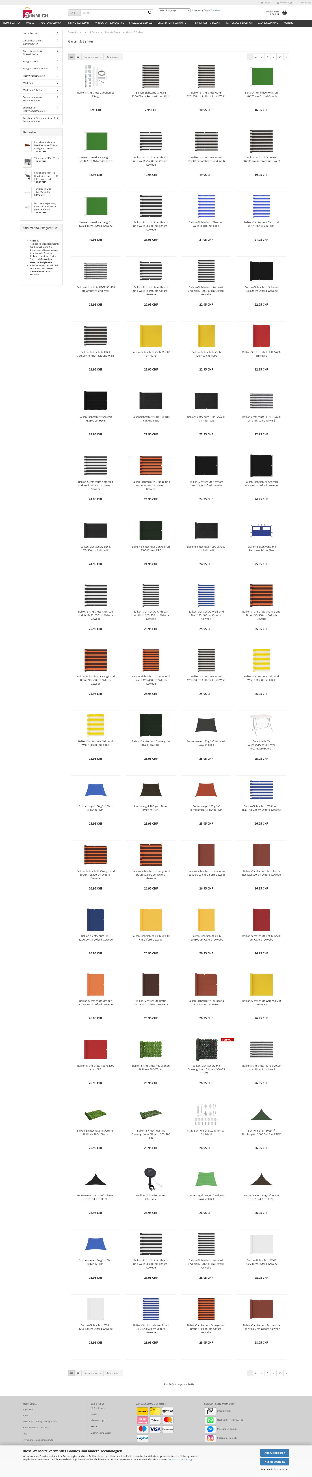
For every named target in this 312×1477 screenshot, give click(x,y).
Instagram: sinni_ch (227, 1437)
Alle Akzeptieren (275, 1452)
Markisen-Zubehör (33, 90)
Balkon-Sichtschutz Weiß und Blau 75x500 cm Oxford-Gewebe (261, 807)
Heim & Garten (12, 22)
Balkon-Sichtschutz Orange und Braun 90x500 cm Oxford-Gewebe (96, 680)
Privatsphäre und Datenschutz (38, 1439)
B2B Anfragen (98, 1408)
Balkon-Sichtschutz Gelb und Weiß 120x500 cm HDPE (261, 678)
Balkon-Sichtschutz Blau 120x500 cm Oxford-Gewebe (96, 937)
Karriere (95, 1414)
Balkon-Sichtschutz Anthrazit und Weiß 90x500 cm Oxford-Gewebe (95, 615)
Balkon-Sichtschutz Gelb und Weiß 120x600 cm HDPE (95, 743)
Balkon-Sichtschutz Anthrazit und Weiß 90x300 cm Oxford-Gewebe (150, 226)
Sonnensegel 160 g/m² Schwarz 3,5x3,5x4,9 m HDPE (95, 1197)
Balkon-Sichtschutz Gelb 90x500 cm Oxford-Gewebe (151, 937)
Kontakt (26, 1415)
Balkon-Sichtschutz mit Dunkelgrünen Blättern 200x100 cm (151, 1134)
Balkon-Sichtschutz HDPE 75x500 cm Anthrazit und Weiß (95, 353)
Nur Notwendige (275, 1461)
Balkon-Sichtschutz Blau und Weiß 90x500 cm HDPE (261, 224)
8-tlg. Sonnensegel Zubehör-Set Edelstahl (206, 1132)
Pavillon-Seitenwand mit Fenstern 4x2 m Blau (261, 548)
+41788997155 (235, 1419)
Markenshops (98, 1420)
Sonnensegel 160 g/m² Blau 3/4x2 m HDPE (95, 807)
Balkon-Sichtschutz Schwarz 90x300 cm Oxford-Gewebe (261, 483)
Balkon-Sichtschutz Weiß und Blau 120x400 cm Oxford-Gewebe (206, 615)
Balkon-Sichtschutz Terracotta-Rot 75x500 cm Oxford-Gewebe (261, 1326)
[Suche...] (149, 13)
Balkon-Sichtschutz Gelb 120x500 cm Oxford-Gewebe (206, 937)
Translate (215, 10)
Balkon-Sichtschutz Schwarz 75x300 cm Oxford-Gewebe (261, 288)
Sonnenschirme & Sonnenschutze (32, 99)
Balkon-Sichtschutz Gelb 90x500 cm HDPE (151, 353)
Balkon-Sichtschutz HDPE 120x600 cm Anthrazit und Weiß (206, 678)
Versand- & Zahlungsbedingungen (40, 1421)
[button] (266, 2)
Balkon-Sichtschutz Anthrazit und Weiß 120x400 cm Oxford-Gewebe (151, 615)
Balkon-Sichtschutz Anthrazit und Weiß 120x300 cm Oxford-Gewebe (206, 290)
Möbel (30, 22)
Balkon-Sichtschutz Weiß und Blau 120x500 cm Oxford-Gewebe (151, 1328)
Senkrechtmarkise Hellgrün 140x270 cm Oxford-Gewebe (261, 94)
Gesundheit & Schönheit (173, 22)
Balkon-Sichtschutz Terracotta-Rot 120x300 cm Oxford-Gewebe (206, 872)
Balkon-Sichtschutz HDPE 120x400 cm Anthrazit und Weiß (151, 94)
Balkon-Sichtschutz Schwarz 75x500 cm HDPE (95, 418)
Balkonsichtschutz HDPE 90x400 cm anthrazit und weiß (96, 288)
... (273, 56)
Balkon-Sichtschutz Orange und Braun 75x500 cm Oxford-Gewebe (151, 485)
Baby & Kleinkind (268, 22)
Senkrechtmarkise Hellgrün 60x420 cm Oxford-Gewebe (95, 159)
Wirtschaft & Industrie (109, 22)
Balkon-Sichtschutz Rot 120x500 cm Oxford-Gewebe (261, 937)
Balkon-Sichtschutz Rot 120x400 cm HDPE (261, 353)
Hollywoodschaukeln (34, 75)
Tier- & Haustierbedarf (207, 22)
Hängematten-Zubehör (35, 68)
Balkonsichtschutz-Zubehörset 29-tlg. (95, 94)
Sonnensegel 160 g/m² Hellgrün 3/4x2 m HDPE (206, 1197)
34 (280, 56)
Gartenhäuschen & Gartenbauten (33, 42)
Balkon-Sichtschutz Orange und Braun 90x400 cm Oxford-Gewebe (151, 874)
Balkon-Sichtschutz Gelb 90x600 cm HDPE (261, 1002)
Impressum (28, 1409)
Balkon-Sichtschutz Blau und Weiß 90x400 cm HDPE (206, 224)
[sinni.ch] (43, 12)
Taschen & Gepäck (50, 22)
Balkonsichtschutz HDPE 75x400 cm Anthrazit (206, 418)
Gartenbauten (30, 33)
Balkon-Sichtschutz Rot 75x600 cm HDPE (95, 1067)
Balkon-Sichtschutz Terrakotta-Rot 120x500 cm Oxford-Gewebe (261, 872)
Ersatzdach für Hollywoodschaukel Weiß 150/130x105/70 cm (261, 745)
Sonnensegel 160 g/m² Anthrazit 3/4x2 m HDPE (206, 743)
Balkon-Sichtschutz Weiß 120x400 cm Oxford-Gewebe (96, 1326)
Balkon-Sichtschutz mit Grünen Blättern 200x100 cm (95, 1132)
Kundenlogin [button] (285, 2)
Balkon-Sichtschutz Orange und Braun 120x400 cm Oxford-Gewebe (151, 680)
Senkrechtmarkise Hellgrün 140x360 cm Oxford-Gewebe (96, 224)
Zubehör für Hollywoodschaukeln (34, 109)
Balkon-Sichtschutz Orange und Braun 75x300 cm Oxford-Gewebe (96, 874)
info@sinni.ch (224, 1410)
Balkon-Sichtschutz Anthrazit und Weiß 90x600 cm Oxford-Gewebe (150, 1264)
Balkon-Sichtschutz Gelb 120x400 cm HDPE (206, 353)
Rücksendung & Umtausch (36, 1427)
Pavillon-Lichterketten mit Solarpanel (150, 1197)
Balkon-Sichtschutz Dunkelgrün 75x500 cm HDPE (151, 548)
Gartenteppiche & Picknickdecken (32, 52)
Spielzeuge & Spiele (140, 22)
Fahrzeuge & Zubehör (239, 22)
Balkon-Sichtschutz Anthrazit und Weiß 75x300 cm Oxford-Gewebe (150, 161)
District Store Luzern (101, 1432)
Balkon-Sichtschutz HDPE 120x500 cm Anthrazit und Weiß (206, 94)
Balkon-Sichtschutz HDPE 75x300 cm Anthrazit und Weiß (206, 159)
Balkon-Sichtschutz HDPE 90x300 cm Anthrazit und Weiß (261, 159)
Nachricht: (222, 1419)
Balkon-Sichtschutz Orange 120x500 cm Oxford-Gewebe (96, 1002)
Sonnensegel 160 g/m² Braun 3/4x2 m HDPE (150, 807)
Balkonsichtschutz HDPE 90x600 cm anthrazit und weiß (261, 1067)
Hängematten (30, 61)
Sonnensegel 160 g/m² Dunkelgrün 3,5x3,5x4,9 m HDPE (261, 1132)
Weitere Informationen (275, 1469)
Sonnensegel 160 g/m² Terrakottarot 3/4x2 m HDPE (206, 807)
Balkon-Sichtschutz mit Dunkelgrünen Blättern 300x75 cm (206, 1069)
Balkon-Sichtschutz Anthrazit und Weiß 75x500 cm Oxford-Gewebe (95, 485)
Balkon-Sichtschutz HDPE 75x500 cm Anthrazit (96, 548)
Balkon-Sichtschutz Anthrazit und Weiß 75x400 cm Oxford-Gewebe (150, 290)
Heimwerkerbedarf (78, 22)
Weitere (288, 22)
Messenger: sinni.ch (227, 1428)
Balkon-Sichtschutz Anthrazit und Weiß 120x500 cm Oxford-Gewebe (206, 1264)
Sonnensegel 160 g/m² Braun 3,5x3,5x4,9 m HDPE (261, 1197)
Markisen (28, 83)
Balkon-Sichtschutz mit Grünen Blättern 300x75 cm (151, 1067)
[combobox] (93, 57)
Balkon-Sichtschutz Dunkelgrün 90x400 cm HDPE (151, 743)
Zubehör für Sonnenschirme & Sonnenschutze (39, 119)
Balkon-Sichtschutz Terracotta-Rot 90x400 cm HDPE (206, 1002)
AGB (25, 1433)
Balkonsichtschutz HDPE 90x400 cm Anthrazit (151, 418)
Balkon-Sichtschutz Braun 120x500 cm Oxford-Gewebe (151, 1002)
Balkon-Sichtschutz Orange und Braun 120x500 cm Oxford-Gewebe (206, 1328)
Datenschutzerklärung (180, 1459)
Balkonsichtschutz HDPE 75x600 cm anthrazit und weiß (261, 418)
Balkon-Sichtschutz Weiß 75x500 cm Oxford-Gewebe (261, 1262)
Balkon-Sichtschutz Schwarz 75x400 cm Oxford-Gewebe (206, 483)
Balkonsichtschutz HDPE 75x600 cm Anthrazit (206, 548)
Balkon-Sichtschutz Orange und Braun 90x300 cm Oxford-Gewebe (261, 615)
